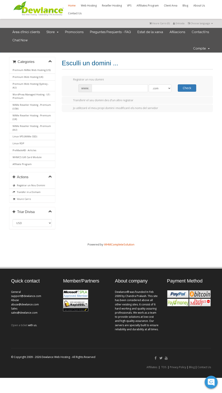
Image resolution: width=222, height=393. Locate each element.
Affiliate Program (22, 164)
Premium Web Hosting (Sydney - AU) (31, 85)
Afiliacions (177, 32)
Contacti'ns (200, 32)
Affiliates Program (148, 5)
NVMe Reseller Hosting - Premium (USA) (32, 106)
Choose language (200, 23)
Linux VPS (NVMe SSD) (25, 136)
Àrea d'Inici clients (26, 32)
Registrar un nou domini (88, 79)
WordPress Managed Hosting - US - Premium (32, 96)
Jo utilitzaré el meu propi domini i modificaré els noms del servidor (115, 108)
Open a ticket (19, 325)
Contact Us (75, 13)
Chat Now (20, 40)
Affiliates (152, 367)
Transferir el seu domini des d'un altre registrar (103, 100)
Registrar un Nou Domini (30, 185)
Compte (200, 48)
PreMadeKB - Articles (24, 150)
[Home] (38, 16)
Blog (185, 5)
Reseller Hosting (112, 5)
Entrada (179, 23)
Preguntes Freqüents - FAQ (110, 32)
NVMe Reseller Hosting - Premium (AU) (32, 128)
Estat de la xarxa (150, 32)
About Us (199, 5)
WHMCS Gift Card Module (27, 157)
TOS (163, 367)
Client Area (170, 5)
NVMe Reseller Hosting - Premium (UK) (32, 117)
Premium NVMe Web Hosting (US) (32, 70)
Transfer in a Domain (28, 192)
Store (51, 32)
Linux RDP (18, 143)
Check (187, 88)
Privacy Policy (178, 367)
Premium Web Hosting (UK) (28, 77)
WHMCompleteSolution (119, 244)
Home (72, 5)
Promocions (74, 32)
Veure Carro (23, 199)
